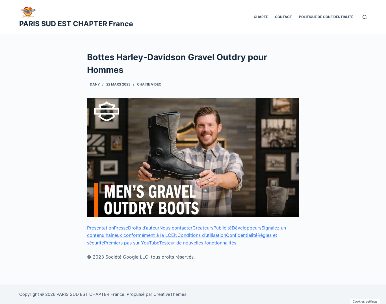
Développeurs (246, 228)
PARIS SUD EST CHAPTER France (76, 23)
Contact (283, 17)
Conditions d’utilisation (201, 235)
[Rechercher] (365, 17)
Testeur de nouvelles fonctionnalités (197, 243)
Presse (121, 228)
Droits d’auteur (143, 228)
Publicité (222, 228)
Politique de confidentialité (326, 17)
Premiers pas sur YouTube (131, 243)
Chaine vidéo (149, 84)
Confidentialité (241, 235)
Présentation (100, 228)
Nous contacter (175, 228)
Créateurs (202, 228)
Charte (261, 17)
